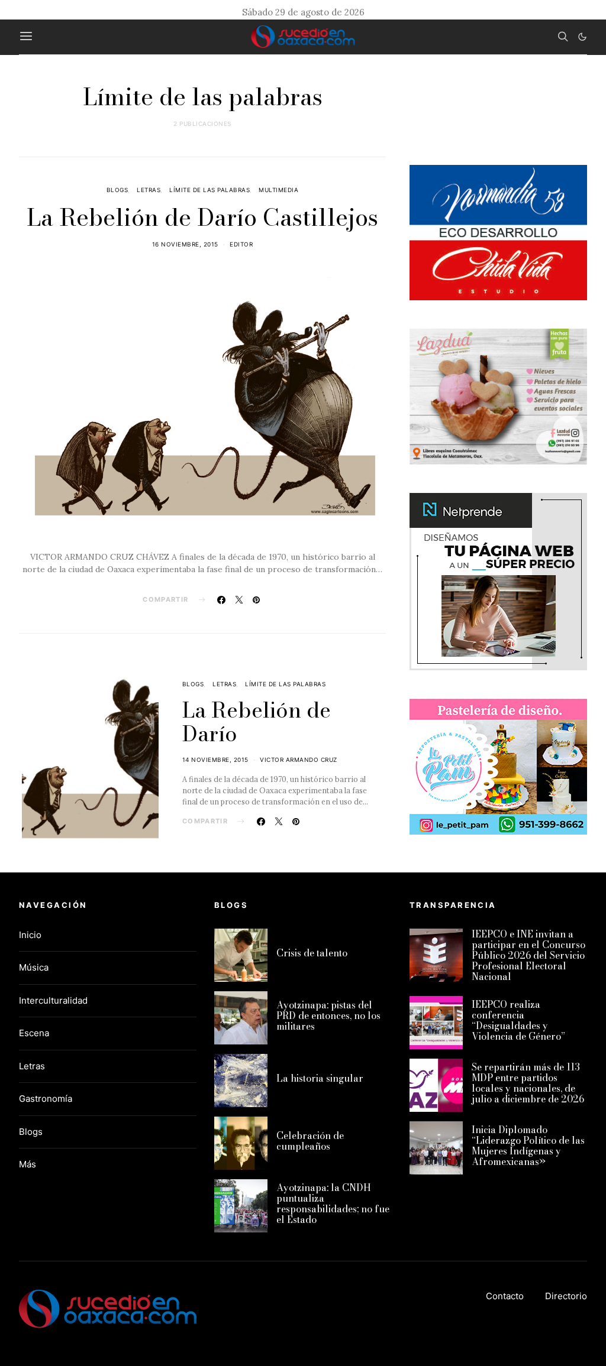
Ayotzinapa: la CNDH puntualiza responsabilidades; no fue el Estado (332, 1203)
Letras (148, 189)
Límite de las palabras (209, 189)
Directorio (566, 1296)
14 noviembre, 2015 (215, 759)
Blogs (117, 189)
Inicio (30, 934)
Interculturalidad (53, 1000)
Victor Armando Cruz (298, 759)
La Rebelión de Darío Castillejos (202, 217)
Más (27, 1164)
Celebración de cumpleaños (310, 1140)
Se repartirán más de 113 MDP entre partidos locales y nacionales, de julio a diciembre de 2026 (528, 1083)
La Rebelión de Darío (256, 721)
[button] (582, 36)
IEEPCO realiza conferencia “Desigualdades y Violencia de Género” (518, 1020)
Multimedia (278, 189)
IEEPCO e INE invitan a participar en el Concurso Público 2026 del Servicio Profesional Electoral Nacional (528, 955)
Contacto (505, 1296)
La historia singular (319, 1078)
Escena (34, 1033)
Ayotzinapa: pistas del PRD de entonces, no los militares (328, 1015)
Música (34, 967)
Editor (241, 244)
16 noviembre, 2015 (185, 244)
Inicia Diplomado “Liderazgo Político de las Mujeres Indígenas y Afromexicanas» (528, 1145)
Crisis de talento (311, 953)
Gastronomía (45, 1098)
